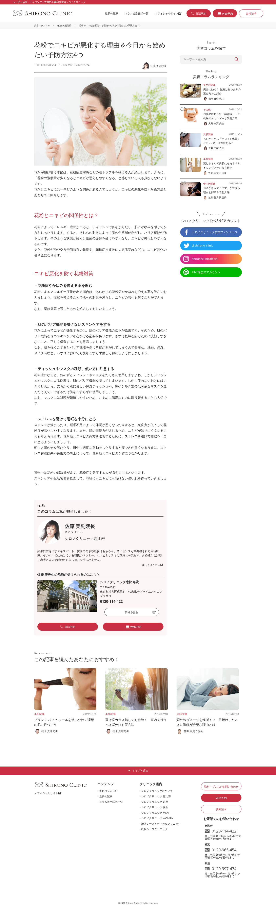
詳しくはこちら (151, 565)
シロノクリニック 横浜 (154, 807)
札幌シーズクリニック (154, 829)
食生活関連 (209, 85)
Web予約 (221, 798)
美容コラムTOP (42, 25)
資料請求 (251, 13)
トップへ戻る (140, 770)
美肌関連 (39, 714)
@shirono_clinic (202, 245)
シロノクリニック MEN (155, 812)
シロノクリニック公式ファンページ (214, 232)
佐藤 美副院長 (64, 25)
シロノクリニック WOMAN (157, 818)
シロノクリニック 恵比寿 (156, 796)
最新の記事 (111, 13)
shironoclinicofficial (205, 259)
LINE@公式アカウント (206, 272)
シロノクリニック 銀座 (154, 802)
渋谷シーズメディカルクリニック (161, 823)
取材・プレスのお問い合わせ (221, 786)
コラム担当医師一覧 (136, 13)
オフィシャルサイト (166, 13)
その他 (207, 109)
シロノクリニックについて (157, 791)
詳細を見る (131, 612)
